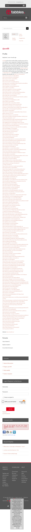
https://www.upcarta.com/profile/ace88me (11, 285)
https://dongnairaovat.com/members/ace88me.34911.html (15, 155)
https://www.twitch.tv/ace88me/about (10, 81)
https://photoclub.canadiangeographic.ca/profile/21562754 (15, 283)
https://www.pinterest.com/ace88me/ (10, 77)
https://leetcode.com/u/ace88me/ (9, 95)
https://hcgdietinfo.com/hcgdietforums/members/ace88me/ (15, 124)
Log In (10, 409)
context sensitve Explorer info (11, 450)
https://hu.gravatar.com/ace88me (9, 288)
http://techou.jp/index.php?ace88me (10, 271)
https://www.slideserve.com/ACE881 (10, 114)
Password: (5, 391)
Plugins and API (7, 366)
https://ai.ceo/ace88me (19, 318)
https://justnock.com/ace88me (9, 312)
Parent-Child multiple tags (10, 453)
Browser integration (15, 474)
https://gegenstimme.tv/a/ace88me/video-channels (13, 122)
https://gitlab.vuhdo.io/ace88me (9, 221)
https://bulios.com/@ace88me (8, 193)
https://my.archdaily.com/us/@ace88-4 (19, 107)
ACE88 (4, 60)
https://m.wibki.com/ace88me (8, 154)
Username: (5, 386)
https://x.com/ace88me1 (19, 74)
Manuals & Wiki (24, 472)
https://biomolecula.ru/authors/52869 (10, 319)
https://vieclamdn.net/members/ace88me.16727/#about (14, 274)
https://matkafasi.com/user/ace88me (10, 223)
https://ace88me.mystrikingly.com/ (9, 176)
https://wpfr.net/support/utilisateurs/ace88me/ (12, 172)
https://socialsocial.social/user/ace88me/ (12, 229)
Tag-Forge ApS (10, 499)
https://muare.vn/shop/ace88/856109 (10, 130)
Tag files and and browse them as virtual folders (5, 477)
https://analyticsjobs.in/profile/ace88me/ (11, 277)
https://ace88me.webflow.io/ (20, 175)
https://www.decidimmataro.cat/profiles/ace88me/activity (14, 214)
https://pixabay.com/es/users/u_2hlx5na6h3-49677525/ (14, 194)
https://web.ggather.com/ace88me (9, 243)
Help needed (6, 370)
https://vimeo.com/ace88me (8, 80)
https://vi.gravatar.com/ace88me (9, 182)
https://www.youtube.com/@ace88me (10, 75)
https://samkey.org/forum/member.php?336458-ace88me (14, 96)
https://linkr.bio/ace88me (7, 276)
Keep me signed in (9, 397)
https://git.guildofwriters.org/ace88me (16, 301)
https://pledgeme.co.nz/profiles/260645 (11, 289)
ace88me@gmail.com (7, 72)
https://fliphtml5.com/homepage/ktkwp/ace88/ (12, 196)
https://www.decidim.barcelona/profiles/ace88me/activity (14, 233)
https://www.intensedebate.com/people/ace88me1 (13, 191)
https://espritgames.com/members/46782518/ (12, 268)
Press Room (24, 478)
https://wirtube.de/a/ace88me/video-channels (12, 121)
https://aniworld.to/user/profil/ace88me (11, 247)
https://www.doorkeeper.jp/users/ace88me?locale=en (14, 140)
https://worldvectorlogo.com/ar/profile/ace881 (12, 173)
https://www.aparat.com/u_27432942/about (12, 212)
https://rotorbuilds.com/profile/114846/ (11, 102)
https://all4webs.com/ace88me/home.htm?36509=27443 (14, 179)
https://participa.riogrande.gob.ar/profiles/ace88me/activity (15, 244)
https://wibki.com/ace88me (8, 87)
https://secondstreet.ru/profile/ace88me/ (11, 185)
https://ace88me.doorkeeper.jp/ (9, 178)
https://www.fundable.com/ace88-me (10, 258)
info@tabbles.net (19, 2)
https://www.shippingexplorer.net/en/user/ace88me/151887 (15, 200)
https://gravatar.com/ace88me (8, 83)
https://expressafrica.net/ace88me (9, 167)
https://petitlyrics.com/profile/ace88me (10, 148)
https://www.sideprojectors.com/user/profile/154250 (14, 139)
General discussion (8, 363)
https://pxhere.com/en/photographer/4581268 (12, 190)
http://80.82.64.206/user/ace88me (9, 184)
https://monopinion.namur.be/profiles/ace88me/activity (14, 246)
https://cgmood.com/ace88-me (9, 146)
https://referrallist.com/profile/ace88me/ (11, 157)
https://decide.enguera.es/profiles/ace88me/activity (13, 256)
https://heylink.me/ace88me (22, 83)
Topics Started (20, 35)
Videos (4, 482)
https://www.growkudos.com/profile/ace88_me (12, 226)
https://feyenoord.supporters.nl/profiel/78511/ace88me (14, 127)
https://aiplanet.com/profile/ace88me (10, 286)
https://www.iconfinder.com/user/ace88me (11, 253)
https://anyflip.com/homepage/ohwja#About (12, 108)
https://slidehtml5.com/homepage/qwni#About (12, 220)
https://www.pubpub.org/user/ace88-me (11, 142)
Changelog (5, 484)
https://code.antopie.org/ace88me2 (10, 188)
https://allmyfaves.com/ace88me (9, 84)
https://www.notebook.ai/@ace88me (10, 202)
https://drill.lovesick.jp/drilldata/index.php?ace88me (13, 264)
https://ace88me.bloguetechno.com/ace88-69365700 (14, 181)
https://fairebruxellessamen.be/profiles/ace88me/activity (14, 240)
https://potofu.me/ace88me (8, 110)
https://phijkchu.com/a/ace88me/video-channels (12, 270)
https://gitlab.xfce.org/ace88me (9, 206)
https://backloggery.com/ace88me (9, 128)
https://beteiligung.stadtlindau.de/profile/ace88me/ (13, 238)
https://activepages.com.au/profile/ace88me (11, 197)
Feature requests (7, 373)
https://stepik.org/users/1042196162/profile (12, 104)
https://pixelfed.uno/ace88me (8, 255)
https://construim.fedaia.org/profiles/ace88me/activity (14, 161)
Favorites (21, 40)
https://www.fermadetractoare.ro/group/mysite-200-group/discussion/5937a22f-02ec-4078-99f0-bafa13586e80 (13, 305)
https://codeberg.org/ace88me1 (9, 241)
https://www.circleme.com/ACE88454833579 (12, 291)
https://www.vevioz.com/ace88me (15, 262)
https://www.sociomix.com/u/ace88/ (10, 235)
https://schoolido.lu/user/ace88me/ (10, 267)
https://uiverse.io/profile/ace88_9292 (10, 294)
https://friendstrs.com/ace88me (9, 232)
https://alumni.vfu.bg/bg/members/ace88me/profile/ (13, 265)
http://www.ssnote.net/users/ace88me (16, 170)
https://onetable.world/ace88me (9, 224)
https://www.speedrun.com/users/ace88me (11, 89)
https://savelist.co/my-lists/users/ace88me (11, 205)
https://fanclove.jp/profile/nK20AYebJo (10, 125)
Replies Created (14, 39)
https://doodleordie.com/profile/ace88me (11, 93)
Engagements (22, 38)
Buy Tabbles (5, 485)
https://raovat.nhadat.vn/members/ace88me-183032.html (14, 116)
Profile (13, 34)
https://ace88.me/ (24, 68)
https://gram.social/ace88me (8, 259)
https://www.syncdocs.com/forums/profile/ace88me (13, 92)
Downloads (15, 471)
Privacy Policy (17, 526)
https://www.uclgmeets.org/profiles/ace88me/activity (13, 249)
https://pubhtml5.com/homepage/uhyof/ (11, 218)
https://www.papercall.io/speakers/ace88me (11, 215)
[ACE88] (5, 33)
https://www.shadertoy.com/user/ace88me (11, 143)
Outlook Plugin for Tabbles (14, 478)
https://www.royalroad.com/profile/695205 (11, 199)
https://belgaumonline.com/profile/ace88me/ (12, 160)
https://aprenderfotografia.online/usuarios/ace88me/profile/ (15, 282)
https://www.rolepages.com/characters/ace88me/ (13, 279)
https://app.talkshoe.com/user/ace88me (11, 90)
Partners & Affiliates (24, 481)
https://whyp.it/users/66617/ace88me (10, 134)
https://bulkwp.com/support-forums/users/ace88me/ (13, 280)
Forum (23, 475)
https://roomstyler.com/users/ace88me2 (11, 187)
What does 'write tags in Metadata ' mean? (14, 446)
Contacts (23, 477)
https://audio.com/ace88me (8, 292)
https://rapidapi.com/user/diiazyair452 (10, 86)
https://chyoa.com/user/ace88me (9, 158)
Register (4, 411)
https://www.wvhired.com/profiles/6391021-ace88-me (14, 310)
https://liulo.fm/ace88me (7, 252)
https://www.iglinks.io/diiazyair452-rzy (10, 203)
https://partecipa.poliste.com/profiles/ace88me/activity (14, 149)
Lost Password (6, 413)
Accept (17, 528)
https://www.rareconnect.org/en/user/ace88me (12, 166)
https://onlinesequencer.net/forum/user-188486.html (14, 217)
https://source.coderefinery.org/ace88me (11, 111)
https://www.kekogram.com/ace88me (10, 237)
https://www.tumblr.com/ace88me (9, 78)
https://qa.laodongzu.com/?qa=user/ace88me (12, 250)
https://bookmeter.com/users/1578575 (10, 313)
